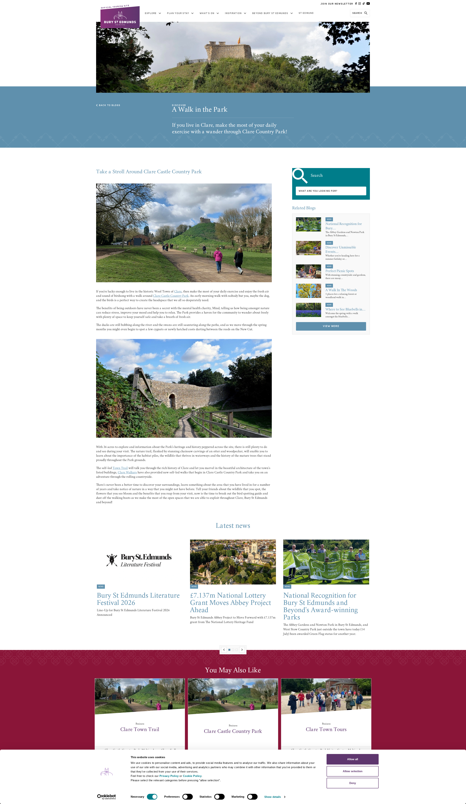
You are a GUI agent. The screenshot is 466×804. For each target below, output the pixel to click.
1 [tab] (229, 650)
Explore (151, 13)
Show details (272, 796)
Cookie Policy (192, 775)
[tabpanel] (140, 578)
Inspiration (233, 13)
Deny (352, 783)
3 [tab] (237, 650)
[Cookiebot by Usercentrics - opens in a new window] (107, 797)
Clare (178, 291)
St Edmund (306, 13)
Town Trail (120, 468)
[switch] (187, 797)
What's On (207, 13)
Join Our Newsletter (337, 4)
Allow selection (353, 771)
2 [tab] (233, 650)
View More (331, 326)
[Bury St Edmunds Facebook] (356, 3)
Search (357, 13)
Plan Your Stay (178, 13)
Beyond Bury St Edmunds (270, 13)
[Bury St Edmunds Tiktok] (363, 3)
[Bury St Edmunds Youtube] (368, 3)
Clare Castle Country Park (171, 296)
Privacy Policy (169, 775)
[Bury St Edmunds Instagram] (359, 3)
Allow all (352, 759)
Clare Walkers (127, 472)
